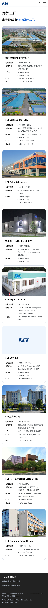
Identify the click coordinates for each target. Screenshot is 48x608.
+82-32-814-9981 (36, 594)
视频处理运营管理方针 (11, 586)
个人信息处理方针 (9, 577)
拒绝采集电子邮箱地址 (11, 581)
